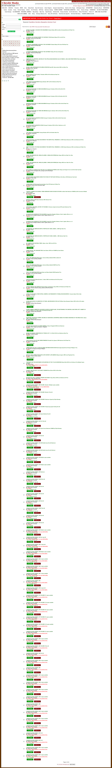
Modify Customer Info (7, 76)
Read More (57, 18)
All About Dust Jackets (7, 54)
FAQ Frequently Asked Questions (9, 64)
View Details (30, 34)
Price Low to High (38, 26)
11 (66, 764)
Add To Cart (37, 197)
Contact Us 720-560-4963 (8, 77)
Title (30, 26)
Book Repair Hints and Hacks (8, 59)
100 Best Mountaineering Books (9, 50)
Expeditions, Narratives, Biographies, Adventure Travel (42, 22)
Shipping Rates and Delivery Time (9, 71)
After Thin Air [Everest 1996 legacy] (10, 53)
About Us (4, 51)
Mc (11, 43)
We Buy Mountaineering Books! (9, 74)
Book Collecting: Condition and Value (10, 57)
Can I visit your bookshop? (8, 60)
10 (65, 764)
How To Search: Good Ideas (8, 70)
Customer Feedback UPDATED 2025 (10, 63)
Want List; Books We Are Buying (9, 73)
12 (68, 764)
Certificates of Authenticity (8, 61)
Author (33, 26)
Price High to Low (46, 26)
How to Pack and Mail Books (8, 68)
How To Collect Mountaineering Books (10, 66)
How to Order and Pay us (7, 67)
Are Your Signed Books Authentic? (10, 56)
